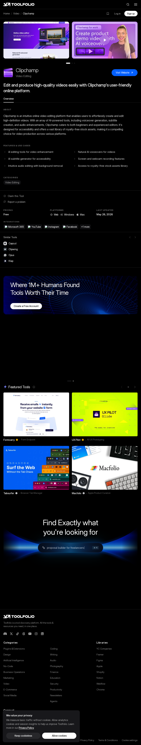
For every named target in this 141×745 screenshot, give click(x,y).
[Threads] (23, 633)
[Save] (61, 439)
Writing (53, 654)
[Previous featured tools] (121, 387)
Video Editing (12, 182)
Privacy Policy (87, 740)
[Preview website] (65, 396)
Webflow (100, 683)
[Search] (128, 4)
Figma (99, 660)
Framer (100, 654)
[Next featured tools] (135, 387)
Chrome (100, 689)
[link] (36, 418)
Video (16, 13)
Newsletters (56, 695)
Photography (56, 666)
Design (7, 654)
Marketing (8, 677)
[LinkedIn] (42, 633)
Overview (8, 98)
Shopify (100, 671)
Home (6, 13)
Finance (54, 671)
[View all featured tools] (128, 387)
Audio (53, 660)
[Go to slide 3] (74, 63)
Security (54, 683)
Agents (53, 701)
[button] (36, 40)
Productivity (56, 689)
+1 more (85, 226)
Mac (82, 214)
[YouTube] (30, 633)
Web (56, 214)
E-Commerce (10, 689)
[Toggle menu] (135, 4)
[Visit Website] (67, 439)
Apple (99, 666)
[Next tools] (135, 237)
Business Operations (14, 671)
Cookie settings (130, 740)
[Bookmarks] (108, 13)
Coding (54, 648)
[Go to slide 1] (68, 63)
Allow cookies (59, 735)
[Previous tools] (130, 237)
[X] (11, 633)
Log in (117, 13)
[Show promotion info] (34, 387)
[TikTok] (17, 633)
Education (55, 677)
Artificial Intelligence (13, 660)
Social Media (10, 695)
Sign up (131, 13)
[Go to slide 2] (72, 63)
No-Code (8, 666)
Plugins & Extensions (14, 648)
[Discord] (5, 633)
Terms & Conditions (108, 740)
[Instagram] (36, 633)
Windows (69, 214)
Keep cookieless (23, 735)
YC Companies (104, 648)
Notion (99, 677)
